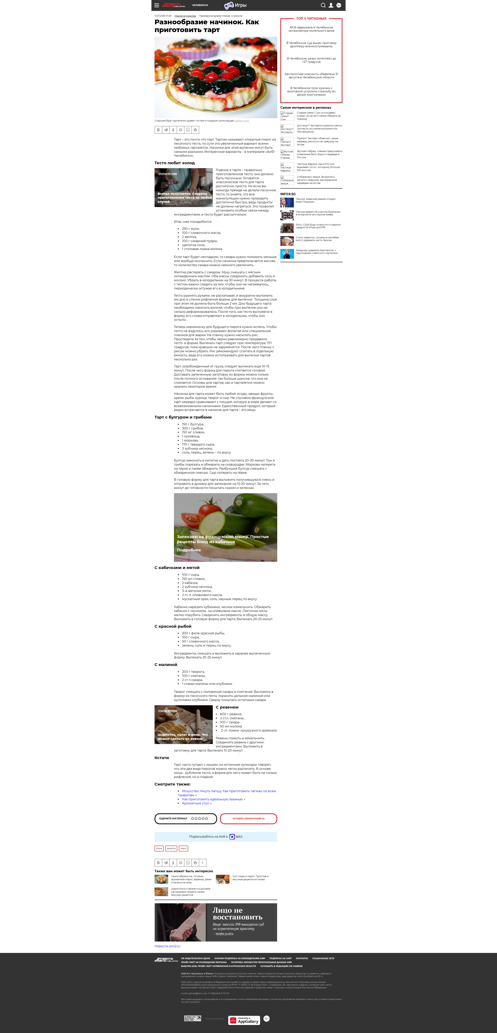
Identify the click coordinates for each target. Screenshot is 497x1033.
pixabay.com (241, 120)
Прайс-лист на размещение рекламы (204, 962)
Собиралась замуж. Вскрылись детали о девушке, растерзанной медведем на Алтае (317, 179)
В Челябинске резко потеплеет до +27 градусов (311, 60)
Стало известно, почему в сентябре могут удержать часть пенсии (317, 239)
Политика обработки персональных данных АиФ (261, 962)
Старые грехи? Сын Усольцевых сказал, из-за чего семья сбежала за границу (319, 115)
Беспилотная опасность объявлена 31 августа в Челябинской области (311, 76)
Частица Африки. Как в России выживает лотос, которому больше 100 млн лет (318, 167)
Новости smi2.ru (167, 946)
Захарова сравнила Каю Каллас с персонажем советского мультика (316, 251)
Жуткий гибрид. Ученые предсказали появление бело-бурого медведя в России (319, 154)
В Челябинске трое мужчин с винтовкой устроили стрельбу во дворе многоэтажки (311, 91)
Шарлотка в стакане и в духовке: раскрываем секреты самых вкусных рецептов (191, 891)
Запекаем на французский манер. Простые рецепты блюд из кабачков (223, 539)
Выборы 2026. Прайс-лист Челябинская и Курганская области (218, 966)
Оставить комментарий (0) (249, 818)
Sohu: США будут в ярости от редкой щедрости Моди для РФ (318, 226)
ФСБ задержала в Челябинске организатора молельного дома (311, 29)
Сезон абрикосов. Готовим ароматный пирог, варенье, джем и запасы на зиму (191, 879)
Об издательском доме (195, 958)
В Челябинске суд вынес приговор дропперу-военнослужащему (311, 44)
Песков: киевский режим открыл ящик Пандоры (316, 200)
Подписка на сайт (280, 958)
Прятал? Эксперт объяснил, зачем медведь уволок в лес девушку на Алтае (317, 141)
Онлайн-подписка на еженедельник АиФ (240, 958)
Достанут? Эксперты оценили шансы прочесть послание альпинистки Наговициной (319, 128)
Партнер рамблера (214, 1018)
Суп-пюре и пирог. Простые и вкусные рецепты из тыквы (250, 878)
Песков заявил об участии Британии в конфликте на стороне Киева (318, 213)
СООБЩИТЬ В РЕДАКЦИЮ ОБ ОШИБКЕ (281, 966)
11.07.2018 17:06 (163, 15)
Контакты (302, 958)
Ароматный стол (195, 803)
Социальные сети (323, 958)
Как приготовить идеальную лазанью (212, 799)
